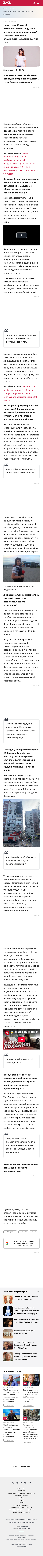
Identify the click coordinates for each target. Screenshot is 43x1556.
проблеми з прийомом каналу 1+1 (21, 1493)
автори (21, 1502)
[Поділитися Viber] (23, 70)
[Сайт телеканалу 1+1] (7, 3)
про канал (21, 1488)
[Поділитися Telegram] (16, 70)
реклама (21, 1490)
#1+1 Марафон (10, 1232)
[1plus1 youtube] (30, 1482)
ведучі (21, 1500)
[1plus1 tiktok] (21, 1482)
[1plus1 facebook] (25, 1482)
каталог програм (21, 1495)
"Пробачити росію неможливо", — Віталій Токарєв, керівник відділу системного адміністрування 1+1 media (20, 393)
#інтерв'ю (23, 1232)
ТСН (5, 1383)
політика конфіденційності (21, 1507)
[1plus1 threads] (17, 1482)
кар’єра (21, 1498)
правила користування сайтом (21, 1510)
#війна (33, 1232)
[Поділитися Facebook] (20, 70)
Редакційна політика (21, 1512)
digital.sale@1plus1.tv (21, 1541)
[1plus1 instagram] (13, 1482)
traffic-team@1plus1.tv (21, 1546)
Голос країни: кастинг (9, 9)
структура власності (21, 1505)
